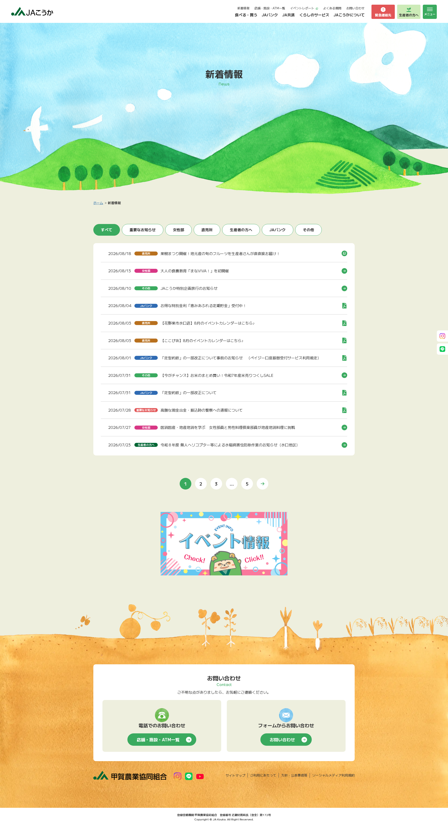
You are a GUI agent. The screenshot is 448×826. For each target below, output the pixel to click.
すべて (106, 229)
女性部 (178, 229)
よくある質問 (332, 8)
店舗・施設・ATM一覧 (269, 8)
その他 (308, 229)
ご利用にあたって (263, 775)
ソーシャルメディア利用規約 (333, 775)
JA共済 (288, 15)
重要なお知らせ (143, 229)
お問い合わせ (355, 8)
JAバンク (270, 15)
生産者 (409, 15)
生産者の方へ (241, 229)
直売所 (207, 229)
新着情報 (243, 8)
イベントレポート (302, 8)
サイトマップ (235, 775)
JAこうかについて (349, 15)
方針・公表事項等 (294, 775)
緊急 (383, 15)
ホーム (98, 202)
